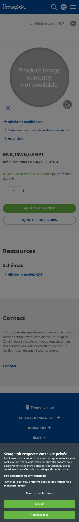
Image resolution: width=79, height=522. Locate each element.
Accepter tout (40, 515)
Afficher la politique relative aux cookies (30, 482)
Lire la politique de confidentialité (25, 476)
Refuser (39, 504)
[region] (39, 482)
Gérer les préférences (39, 493)
